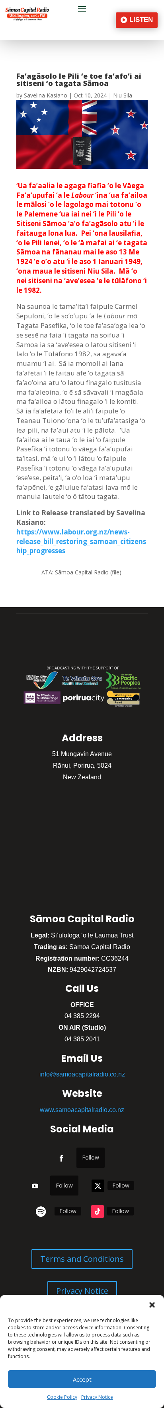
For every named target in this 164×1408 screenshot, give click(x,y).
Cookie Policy (62, 1397)
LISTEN (141, 20)
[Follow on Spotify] (41, 1211)
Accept (82, 1379)
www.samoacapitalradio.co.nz (82, 1109)
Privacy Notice (97, 1397)
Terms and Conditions (82, 1258)
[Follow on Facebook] (61, 1158)
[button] (152, 1305)
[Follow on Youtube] (35, 1186)
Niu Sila (122, 95)
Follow (90, 1157)
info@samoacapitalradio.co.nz (82, 1074)
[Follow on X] (98, 1186)
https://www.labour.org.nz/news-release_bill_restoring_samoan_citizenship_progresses (81, 541)
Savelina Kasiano (45, 95)
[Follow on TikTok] (97, 1211)
